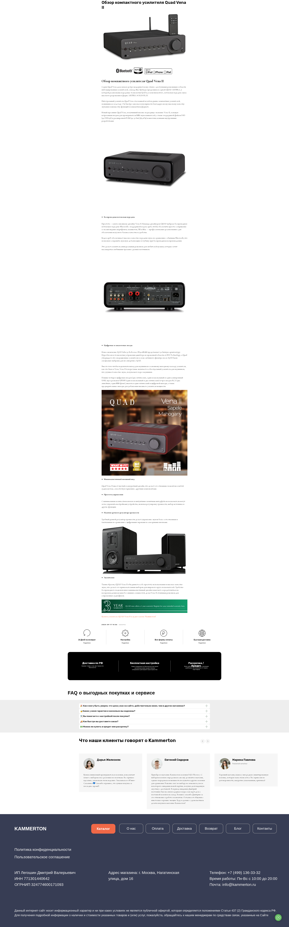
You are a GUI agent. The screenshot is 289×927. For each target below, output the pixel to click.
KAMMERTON (30, 828)
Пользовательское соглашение (42, 857)
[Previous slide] (202, 741)
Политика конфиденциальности (42, 849)
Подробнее (87, 643)
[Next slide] (207, 741)
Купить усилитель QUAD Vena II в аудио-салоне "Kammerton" (129, 616)
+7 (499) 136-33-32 (244, 872)
